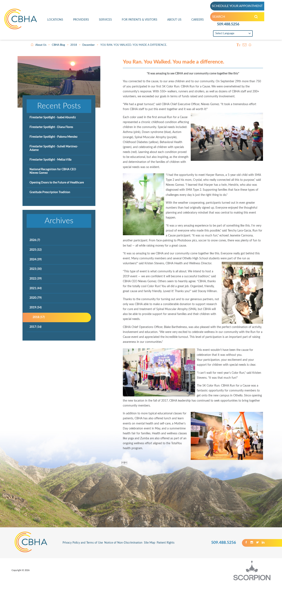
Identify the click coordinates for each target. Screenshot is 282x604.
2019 (36, 307)
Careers (197, 19)
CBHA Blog (58, 45)
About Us (174, 19)
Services (105, 19)
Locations (55, 19)
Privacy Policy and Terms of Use (83, 542)
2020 (36, 297)
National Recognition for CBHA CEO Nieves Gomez (53, 171)
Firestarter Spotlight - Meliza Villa (50, 159)
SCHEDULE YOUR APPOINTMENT (237, 6)
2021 (36, 288)
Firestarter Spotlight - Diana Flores (51, 127)
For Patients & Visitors (139, 19)
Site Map (149, 542)
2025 (36, 249)
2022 (36, 278)
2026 (35, 240)
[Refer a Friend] (245, 45)
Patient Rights (165, 542)
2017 (35, 327)
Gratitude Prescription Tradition (50, 192)
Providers (81, 19)
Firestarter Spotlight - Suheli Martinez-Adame (54, 148)
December (88, 45)
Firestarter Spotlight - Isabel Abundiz (53, 117)
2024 (36, 259)
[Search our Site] (256, 17)
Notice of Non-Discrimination (123, 542)
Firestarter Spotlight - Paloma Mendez (53, 136)
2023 (36, 269)
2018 (73, 45)
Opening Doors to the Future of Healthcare (57, 182)
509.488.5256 (228, 24)
